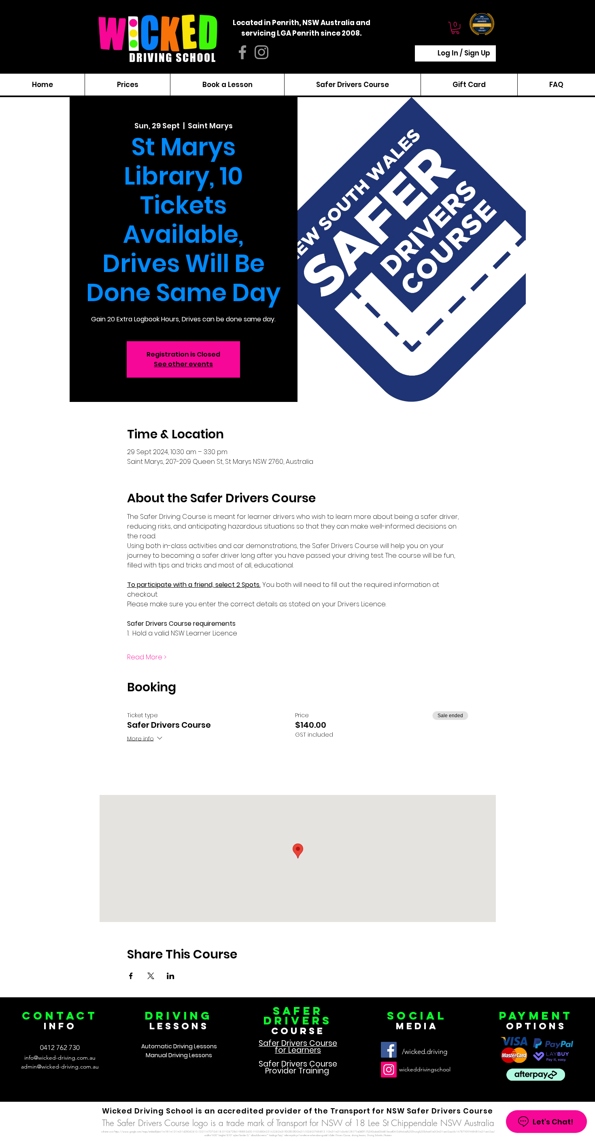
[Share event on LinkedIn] (170, 976)
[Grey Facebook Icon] (242, 52)
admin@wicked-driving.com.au (60, 1066)
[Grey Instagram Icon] (261, 52)
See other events (183, 364)
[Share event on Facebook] (131, 976)
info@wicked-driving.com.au (60, 1057)
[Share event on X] (151, 976)
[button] (455, 28)
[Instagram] (389, 1069)
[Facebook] (389, 1050)
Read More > (146, 657)
